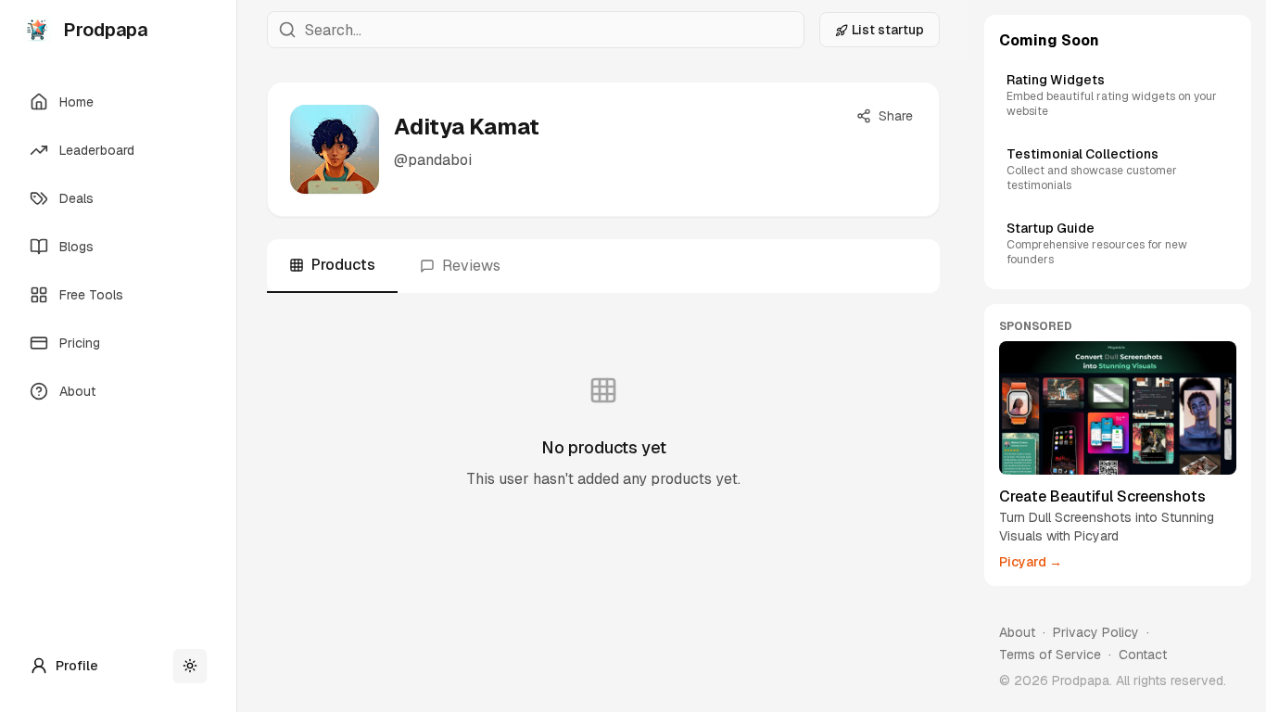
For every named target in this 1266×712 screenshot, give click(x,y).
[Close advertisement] (1233, 323)
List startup (888, 29)
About (1017, 632)
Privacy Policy (1096, 632)
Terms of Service (1050, 654)
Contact (1143, 654)
